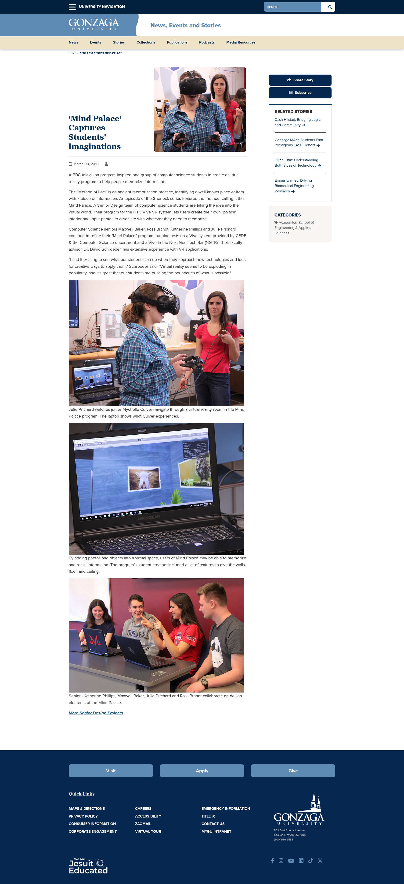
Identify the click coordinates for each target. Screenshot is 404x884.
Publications (177, 42)
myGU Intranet (216, 831)
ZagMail (143, 823)
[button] (72, 7)
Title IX (208, 816)
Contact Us (213, 823)
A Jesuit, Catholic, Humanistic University (108, 865)
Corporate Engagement (93, 831)
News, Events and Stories (185, 25)
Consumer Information (92, 823)
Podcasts (207, 42)
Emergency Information (226, 808)
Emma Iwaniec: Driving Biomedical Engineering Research (294, 186)
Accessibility (148, 816)
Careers (143, 808)
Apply (202, 770)
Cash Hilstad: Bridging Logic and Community (298, 122)
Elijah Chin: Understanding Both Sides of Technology (296, 162)
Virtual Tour (148, 831)
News (73, 42)
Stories (119, 42)
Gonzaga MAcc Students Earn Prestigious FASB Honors (299, 142)
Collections (146, 42)
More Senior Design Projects (96, 713)
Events (95, 42)
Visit (111, 770)
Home (72, 53)
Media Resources (241, 42)
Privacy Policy (83, 816)
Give (293, 770)
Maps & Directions (87, 808)
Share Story (303, 80)
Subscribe (303, 92)
